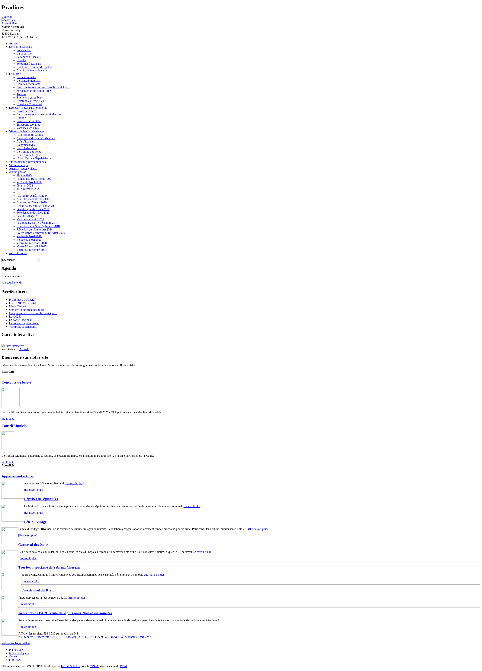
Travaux (21, 94)
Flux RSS (15, 659)
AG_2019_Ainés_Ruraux (32, 195)
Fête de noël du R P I (37, 590)
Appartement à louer (18, 476)
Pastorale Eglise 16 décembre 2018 (37, 222)
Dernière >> (146, 636)
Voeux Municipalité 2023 (32, 246)
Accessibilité (9, 23)
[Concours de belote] (11, 405)
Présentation (24, 50)
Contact (13, 656)
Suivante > (131, 636)
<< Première (25, 636)
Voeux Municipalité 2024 (32, 249)
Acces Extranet (18, 253)
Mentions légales (19, 653)
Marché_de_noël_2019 (30, 219)
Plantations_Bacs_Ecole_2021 (35, 178)
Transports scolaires (28, 124)
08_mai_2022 (25, 185)
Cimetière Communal (29, 104)
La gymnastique (26, 144)
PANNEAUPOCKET (22, 299)
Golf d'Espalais (26, 141)
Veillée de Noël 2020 (29, 182)
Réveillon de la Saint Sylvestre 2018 (38, 226)
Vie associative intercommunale (28, 161)
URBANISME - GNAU (24, 303)
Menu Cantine (17, 306)
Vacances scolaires (28, 128)
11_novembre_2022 (28, 188)
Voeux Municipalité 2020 (32, 243)
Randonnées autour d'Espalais (34, 67)
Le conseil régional (20, 319)
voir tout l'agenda (12, 282)
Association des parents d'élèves (36, 138)
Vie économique (18, 165)
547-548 (119, 636)
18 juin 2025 (24, 175)
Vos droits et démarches (23, 326)
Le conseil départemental (24, 323)
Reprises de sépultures (41, 499)
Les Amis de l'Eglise (29, 155)
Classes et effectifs (27, 111)
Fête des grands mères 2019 (33, 209)
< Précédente (41, 636)
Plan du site (16, 649)
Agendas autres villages (23, 168)
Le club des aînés (27, 148)
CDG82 (94, 666)
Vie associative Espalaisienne (26, 131)
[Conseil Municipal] (8, 449)
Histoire (21, 60)
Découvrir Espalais (20, 46)
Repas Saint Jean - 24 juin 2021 (35, 205)
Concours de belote (16, 382)
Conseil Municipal (16, 426)
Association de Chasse (30, 134)
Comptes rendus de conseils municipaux (33, 313)
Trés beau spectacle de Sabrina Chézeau (49, 567)
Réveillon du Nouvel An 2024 (35, 229)
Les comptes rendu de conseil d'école (39, 114)
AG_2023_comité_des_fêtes (33, 199)
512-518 (66, 636)
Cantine (21, 117)
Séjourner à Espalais (29, 63)
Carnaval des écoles (33, 545)
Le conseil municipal (29, 80)
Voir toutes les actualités (16, 643)
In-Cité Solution (70, 666)
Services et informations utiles (34, 90)
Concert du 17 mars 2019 (32, 202)
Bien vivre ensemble (29, 97)
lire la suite (8, 418)
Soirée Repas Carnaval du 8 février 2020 (41, 232)
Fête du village (35, 522)
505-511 (55, 636)
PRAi (123, 666)
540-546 (109, 636)
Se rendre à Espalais (28, 56)
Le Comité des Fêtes (29, 151)
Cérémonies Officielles (30, 100)
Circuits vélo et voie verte (32, 70)
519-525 (76, 636)
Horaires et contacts (28, 84)
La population (25, 53)
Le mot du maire (26, 77)
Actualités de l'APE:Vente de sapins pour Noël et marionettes (65, 613)
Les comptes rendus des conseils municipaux (43, 87)
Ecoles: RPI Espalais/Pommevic (28, 107)
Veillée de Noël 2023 (29, 239)
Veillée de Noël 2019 (29, 236)
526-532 (87, 636)
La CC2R (15, 316)
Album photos (17, 172)
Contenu (7, 16)
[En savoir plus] (74, 483)
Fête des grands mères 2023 (33, 212)
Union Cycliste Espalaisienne (34, 158)
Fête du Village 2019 (29, 216)
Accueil (13, 43)
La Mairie (15, 73)
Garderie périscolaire (29, 121)
